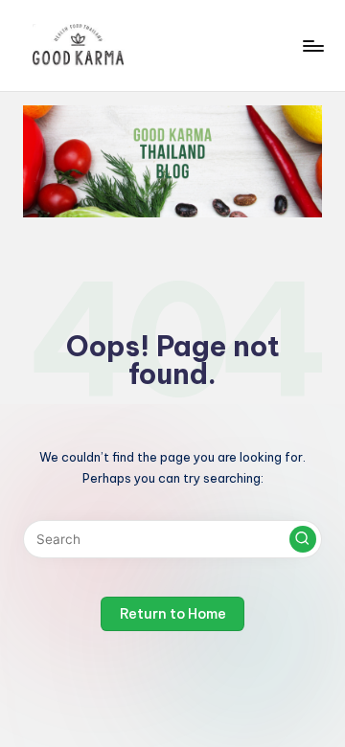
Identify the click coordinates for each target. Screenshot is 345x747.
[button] (302, 539)
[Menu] (312, 45)
